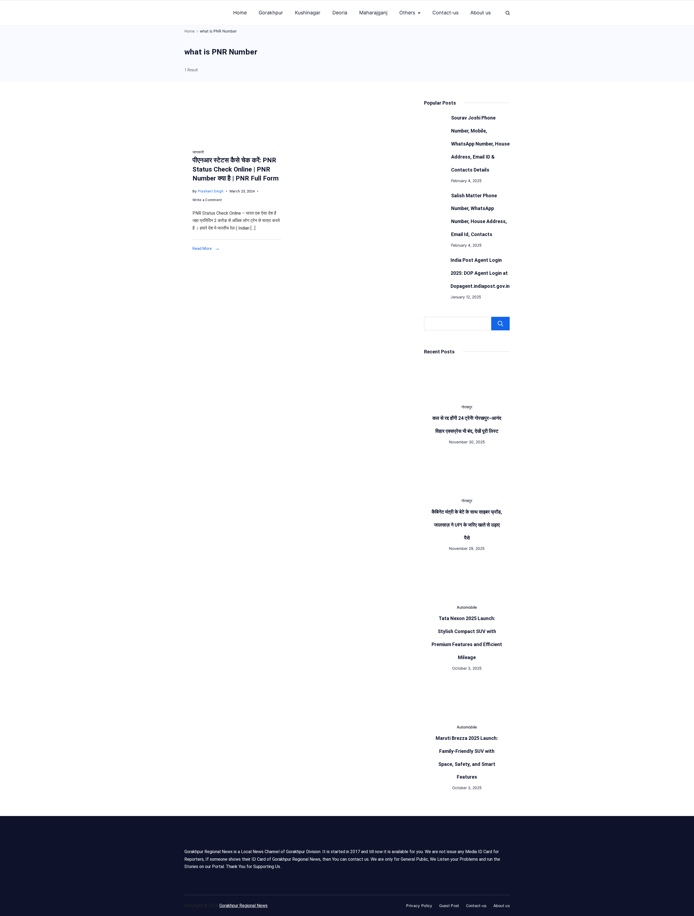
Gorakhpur (271, 12)
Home (240, 12)
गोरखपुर (466, 407)
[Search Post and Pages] (508, 13)
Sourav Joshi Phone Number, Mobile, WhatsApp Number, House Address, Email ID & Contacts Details (480, 144)
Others (407, 12)
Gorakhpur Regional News (243, 905)
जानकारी (198, 152)
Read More (202, 248)
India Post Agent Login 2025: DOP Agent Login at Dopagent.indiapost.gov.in (480, 273)
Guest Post (449, 905)
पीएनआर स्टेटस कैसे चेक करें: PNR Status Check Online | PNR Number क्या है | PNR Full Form (235, 169)
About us (480, 12)
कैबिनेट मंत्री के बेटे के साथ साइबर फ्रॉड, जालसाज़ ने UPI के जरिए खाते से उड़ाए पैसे (467, 525)
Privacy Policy (419, 905)
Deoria (339, 12)
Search (500, 323)
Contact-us (445, 12)
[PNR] (225, 142)
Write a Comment (207, 201)
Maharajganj (373, 12)
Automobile (467, 607)
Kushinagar (307, 12)
